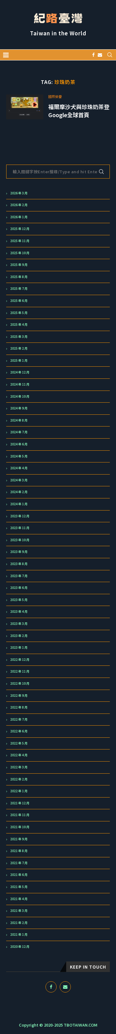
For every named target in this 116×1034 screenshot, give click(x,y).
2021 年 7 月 (19, 863)
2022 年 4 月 (19, 755)
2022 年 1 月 (19, 791)
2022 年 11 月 (19, 671)
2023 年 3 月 (19, 623)
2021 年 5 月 (19, 887)
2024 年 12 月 (19, 372)
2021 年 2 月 (19, 923)
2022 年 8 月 (19, 707)
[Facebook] (93, 55)
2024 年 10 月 (19, 396)
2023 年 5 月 (19, 600)
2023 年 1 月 (19, 647)
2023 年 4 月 (19, 611)
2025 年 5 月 (19, 313)
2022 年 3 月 (19, 767)
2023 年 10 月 (19, 540)
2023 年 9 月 (19, 552)
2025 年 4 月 (19, 324)
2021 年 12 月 (19, 803)
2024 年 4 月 (19, 468)
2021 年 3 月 (19, 910)
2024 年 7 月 (19, 432)
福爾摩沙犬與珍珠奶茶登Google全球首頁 (79, 111)
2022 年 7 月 (19, 719)
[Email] (100, 55)
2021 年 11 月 (19, 815)
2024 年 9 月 (19, 408)
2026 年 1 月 (19, 217)
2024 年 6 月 (19, 444)
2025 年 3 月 (19, 336)
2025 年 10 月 (19, 253)
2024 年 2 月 (19, 492)
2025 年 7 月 (19, 288)
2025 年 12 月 (19, 229)
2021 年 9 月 (19, 839)
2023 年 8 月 (19, 564)
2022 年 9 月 (19, 695)
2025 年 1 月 (19, 360)
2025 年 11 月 (19, 241)
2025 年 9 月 (19, 265)
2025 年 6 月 (19, 300)
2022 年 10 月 (19, 683)
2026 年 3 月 (19, 193)
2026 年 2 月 (19, 205)
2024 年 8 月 (19, 420)
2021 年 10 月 (19, 827)
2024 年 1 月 (19, 504)
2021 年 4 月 (19, 899)
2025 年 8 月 (19, 277)
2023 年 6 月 (19, 587)
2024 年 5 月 (19, 456)
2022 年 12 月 (19, 659)
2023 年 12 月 (19, 516)
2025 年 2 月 (19, 348)
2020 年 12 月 (19, 946)
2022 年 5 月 (19, 743)
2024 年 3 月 (19, 480)
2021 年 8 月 (19, 851)
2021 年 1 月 (19, 934)
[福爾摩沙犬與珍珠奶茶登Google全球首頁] (24, 107)
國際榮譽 (55, 97)
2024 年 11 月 (19, 384)
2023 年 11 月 (19, 528)
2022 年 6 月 (19, 731)
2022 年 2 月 (19, 779)
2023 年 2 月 (19, 636)
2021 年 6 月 (19, 875)
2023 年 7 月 (19, 576)
